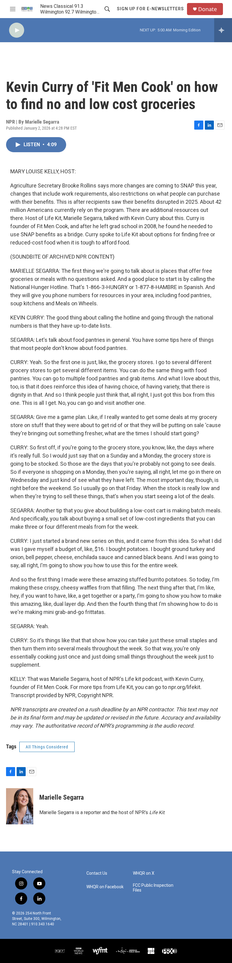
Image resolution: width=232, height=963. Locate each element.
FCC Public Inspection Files (153, 887)
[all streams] (223, 30)
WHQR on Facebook (105, 887)
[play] (16, 30)
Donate (207, 9)
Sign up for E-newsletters (150, 8)
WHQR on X (143, 873)
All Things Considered (47, 746)
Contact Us (96, 873)
